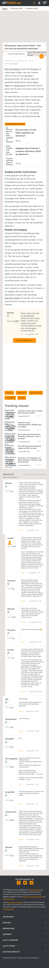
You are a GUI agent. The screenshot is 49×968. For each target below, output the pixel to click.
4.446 (11, 707)
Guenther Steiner (12, 298)
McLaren (35, 69)
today (11, 3)
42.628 (12, 820)
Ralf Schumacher (13, 69)
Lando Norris (20, 85)
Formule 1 (28, 75)
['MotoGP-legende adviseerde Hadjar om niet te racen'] (10, 450)
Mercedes (24, 209)
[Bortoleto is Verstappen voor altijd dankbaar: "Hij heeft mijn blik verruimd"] (10, 462)
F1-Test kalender (8, 909)
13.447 (12, 491)
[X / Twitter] (25, 882)
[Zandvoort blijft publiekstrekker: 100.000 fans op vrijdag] (11, 426)
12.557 (16, 321)
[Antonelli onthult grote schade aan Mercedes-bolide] (10, 414)
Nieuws (5, 8)
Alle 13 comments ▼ (24, 340)
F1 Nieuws (9, 393)
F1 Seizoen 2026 (16, 8)
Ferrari (33, 209)
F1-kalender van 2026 (15, 902)
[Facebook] (19, 882)
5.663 (11, 727)
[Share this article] (41, 56)
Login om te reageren (10, 477)
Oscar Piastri (10, 398)
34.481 (14, 546)
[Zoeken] (34, 3)
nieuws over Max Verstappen (33, 897)
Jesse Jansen (13, 63)
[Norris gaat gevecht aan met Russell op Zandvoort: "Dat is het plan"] (10, 439)
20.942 (12, 766)
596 (13, 589)
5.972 (11, 800)
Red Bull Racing (8, 899)
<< (15, 54)
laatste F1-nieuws (35, 890)
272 (13, 658)
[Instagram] (31, 882)
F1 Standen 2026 (31, 8)
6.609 (11, 747)
